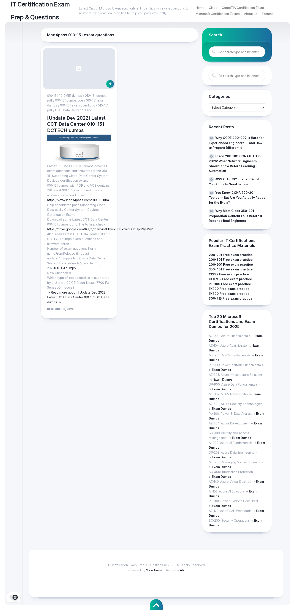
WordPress (154, 570)
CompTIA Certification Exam (243, 8)
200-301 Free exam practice (231, 259)
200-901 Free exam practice (231, 264)
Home (200, 8)
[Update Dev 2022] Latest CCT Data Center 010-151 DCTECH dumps (76, 124)
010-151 (52, 96)
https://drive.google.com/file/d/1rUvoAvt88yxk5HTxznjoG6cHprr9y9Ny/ (100, 229)
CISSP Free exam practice (229, 274)
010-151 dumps (71, 96)
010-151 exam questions (77, 105)
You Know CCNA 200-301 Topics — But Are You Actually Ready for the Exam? (237, 197)
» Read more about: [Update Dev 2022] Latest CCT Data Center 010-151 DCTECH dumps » (78, 297)
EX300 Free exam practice (229, 293)
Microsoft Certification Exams (217, 14)
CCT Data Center (68, 110)
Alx (182, 570)
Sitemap (268, 14)
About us (250, 14)
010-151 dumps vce (69, 100)
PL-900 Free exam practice (230, 284)
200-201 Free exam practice (231, 255)
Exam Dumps (221, 370)
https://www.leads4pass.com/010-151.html (78, 200)
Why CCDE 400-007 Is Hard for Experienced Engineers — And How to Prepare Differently (236, 142)
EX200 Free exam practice (229, 289)
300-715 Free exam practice (230, 298)
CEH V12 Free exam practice (230, 279)
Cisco (213, 8)
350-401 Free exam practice (231, 269)
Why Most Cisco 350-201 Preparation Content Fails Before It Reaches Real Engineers (235, 215)
